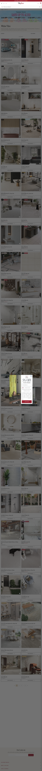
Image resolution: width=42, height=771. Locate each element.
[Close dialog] (31, 376)
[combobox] (23, 388)
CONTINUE (27, 401)
